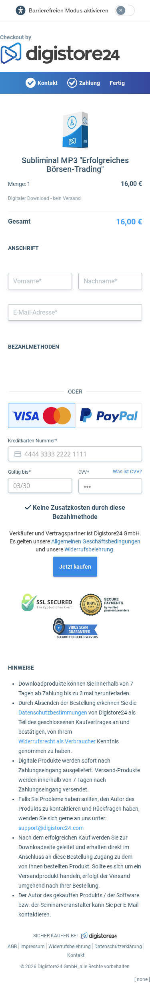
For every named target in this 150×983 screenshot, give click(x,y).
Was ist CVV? (127, 471)
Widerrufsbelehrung (88, 549)
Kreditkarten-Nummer (32, 441)
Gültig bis (19, 472)
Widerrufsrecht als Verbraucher (57, 741)
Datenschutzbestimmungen (52, 712)
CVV (83, 472)
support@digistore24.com (51, 828)
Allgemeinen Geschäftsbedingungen (95, 541)
